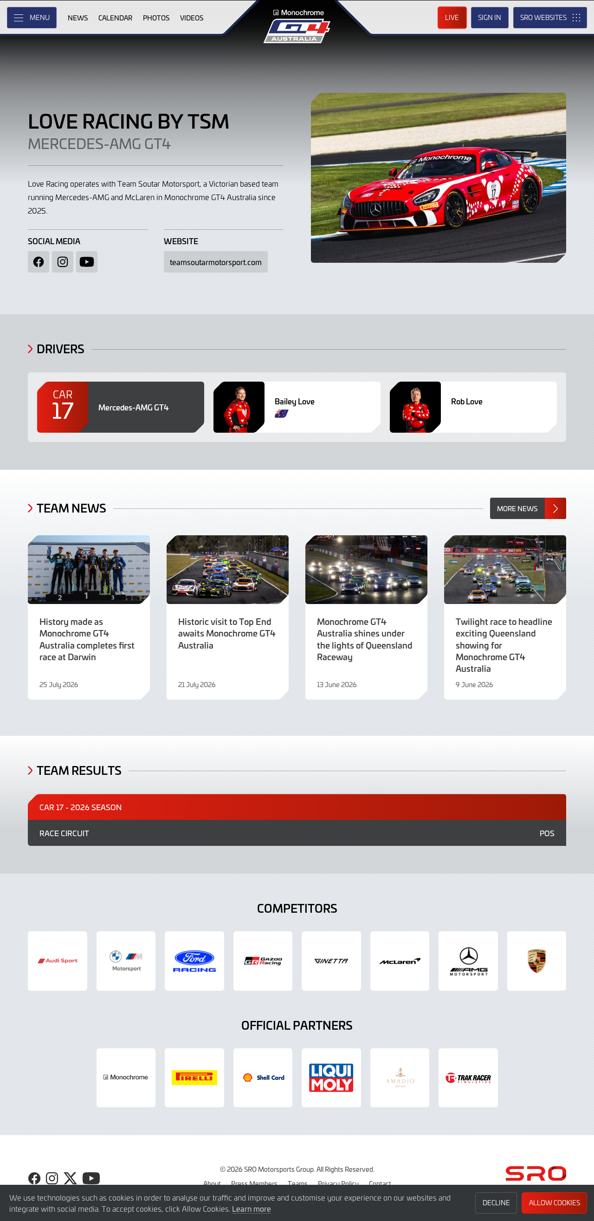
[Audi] (57, 961)
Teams (298, 1183)
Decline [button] (496, 1202)
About (212, 1183)
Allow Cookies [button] (554, 1202)
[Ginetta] (331, 961)
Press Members (254, 1183)
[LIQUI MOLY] (331, 1078)
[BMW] (126, 961)
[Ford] (194, 961)
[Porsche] (537, 961)
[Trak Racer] (468, 1078)
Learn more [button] (251, 1208)
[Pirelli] (194, 1078)
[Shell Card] (263, 1078)
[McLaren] (400, 961)
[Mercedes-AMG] (468, 961)
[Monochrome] (126, 1078)
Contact (380, 1183)
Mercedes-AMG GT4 (99, 143)
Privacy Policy (338, 1183)
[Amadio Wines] (400, 1078)
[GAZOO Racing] (263, 961)
